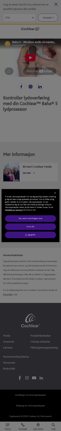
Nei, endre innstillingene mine (30, 218)
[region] (31, 215)
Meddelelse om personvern (14, 210)
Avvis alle (30, 226)
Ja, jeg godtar (30, 235)
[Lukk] (55, 192)
